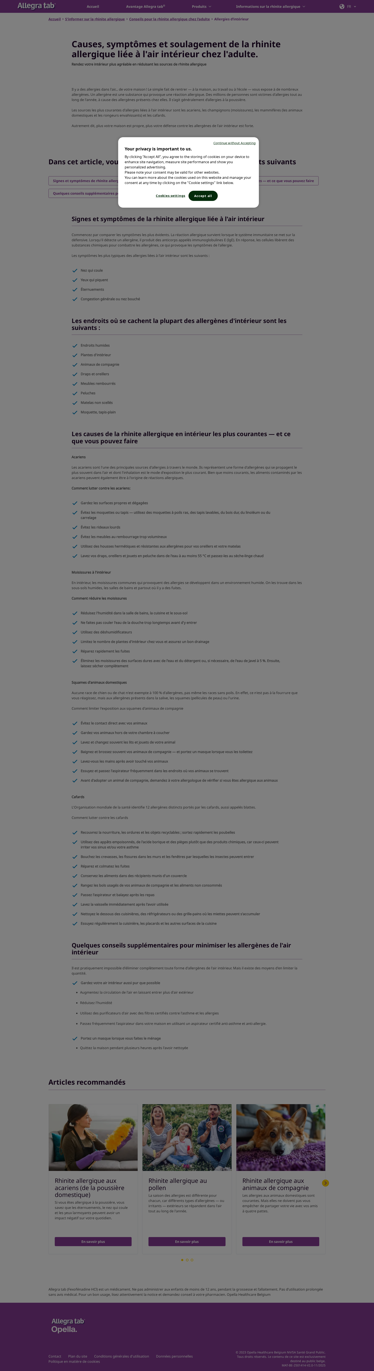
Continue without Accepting (234, 143)
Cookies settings (170, 195)
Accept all (203, 196)
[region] (188, 172)
